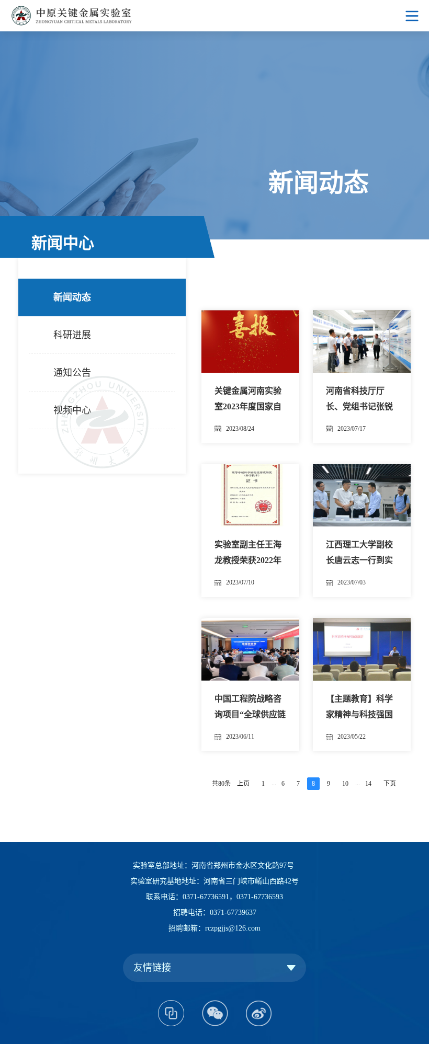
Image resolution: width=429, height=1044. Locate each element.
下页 (389, 783)
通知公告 (72, 373)
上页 (243, 783)
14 (368, 783)
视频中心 (72, 410)
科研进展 (72, 335)
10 (345, 783)
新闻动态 (72, 297)
